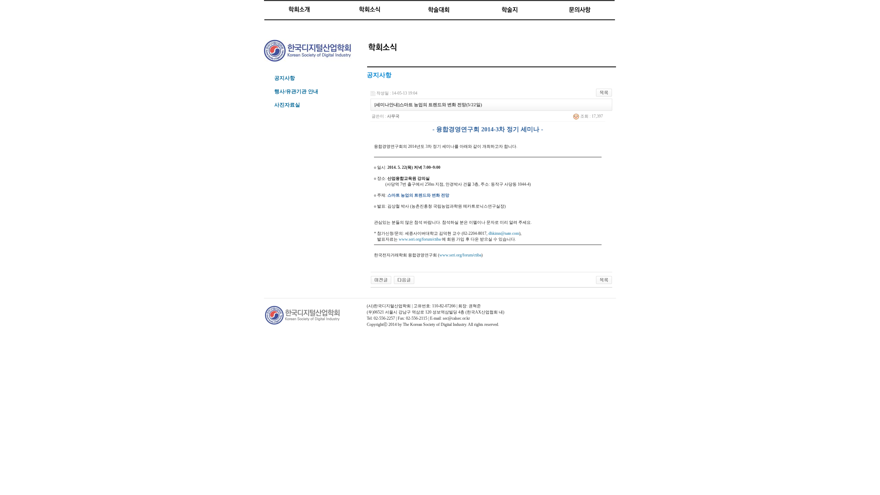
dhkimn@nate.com (503, 233)
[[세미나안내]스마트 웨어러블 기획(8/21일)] (381, 279)
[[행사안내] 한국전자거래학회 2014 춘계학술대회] (404, 279)
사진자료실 (287, 105)
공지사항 (284, 78)
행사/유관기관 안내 (296, 91)
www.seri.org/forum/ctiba (420, 239)
